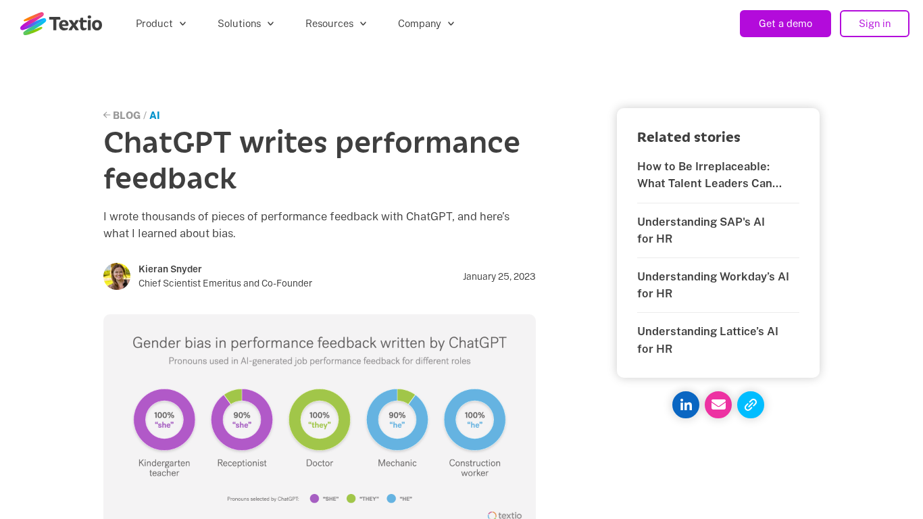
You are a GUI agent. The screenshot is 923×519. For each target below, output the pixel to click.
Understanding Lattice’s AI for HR (707, 339)
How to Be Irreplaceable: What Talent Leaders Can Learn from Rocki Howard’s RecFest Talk (709, 175)
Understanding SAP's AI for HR (701, 230)
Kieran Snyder (170, 269)
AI (154, 115)
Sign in (875, 23)
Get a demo (785, 23)
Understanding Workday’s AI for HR (713, 285)
